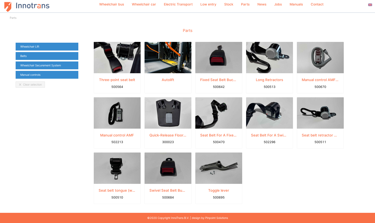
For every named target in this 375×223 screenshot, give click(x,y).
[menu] (47, 60)
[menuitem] (47, 47)
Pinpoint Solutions (216, 217)
